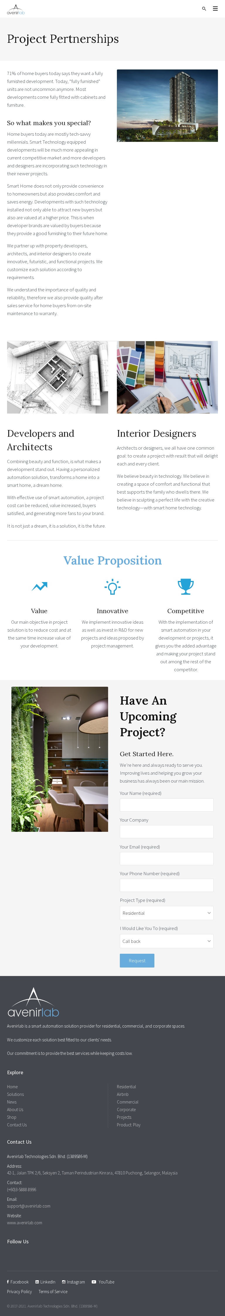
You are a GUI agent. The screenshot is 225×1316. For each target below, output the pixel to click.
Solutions (15, 1094)
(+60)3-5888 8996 (21, 1189)
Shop (11, 1117)
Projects (124, 1117)
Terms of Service (53, 1291)
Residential (126, 1086)
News (11, 1102)
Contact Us (17, 1125)
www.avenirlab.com (24, 1222)
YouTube (105, 1282)
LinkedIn (47, 1282)
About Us (15, 1109)
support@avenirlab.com (28, 1206)
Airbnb (123, 1094)
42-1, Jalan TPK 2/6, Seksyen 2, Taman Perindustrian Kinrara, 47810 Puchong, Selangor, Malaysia (92, 1173)
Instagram (75, 1282)
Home (12, 1086)
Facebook (19, 1282)
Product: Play (129, 1125)
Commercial (127, 1102)
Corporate (126, 1109)
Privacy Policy (19, 1291)
